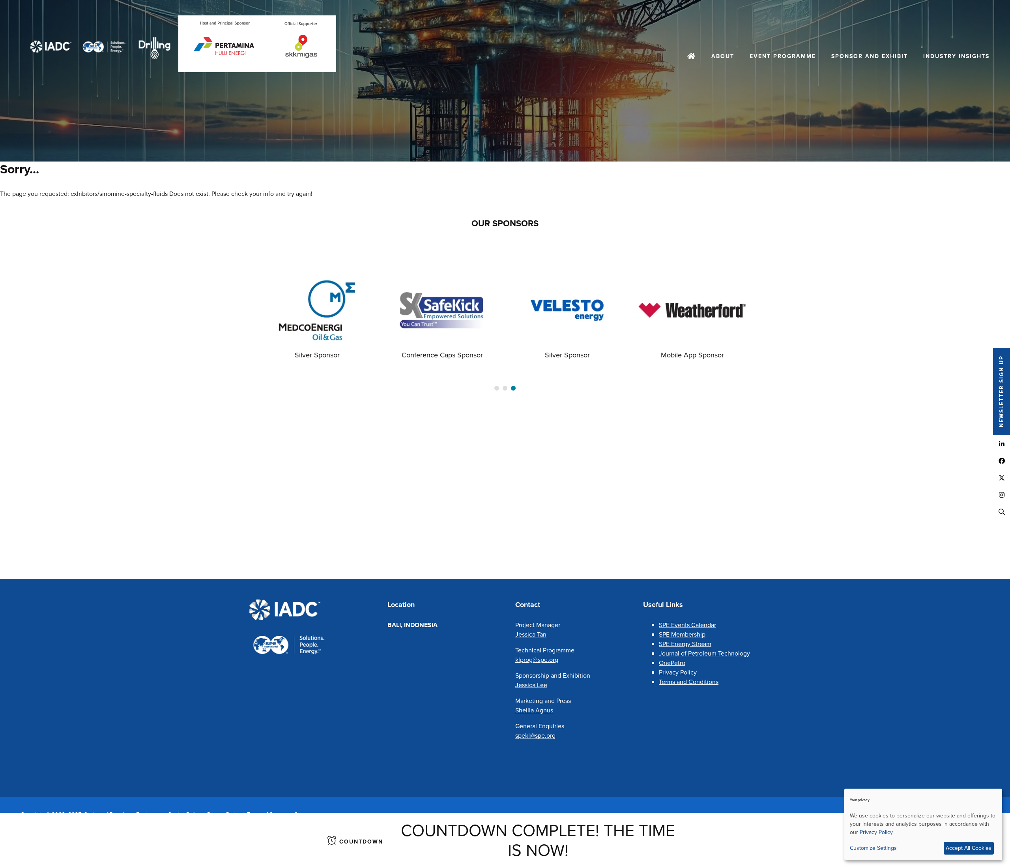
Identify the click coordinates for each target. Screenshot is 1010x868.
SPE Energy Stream (685, 643)
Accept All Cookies (968, 848)
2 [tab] (505, 388)
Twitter (1001, 477)
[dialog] (923, 824)
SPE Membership (682, 634)
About (722, 56)
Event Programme (783, 56)
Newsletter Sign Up (1001, 392)
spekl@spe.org (535, 735)
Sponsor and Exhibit (869, 56)
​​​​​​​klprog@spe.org (536, 659)
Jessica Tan (530, 634)
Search (1001, 511)
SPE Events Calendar (687, 624)
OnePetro (672, 662)
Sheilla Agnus (534, 710)
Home (691, 57)
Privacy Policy (678, 672)
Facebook (1001, 460)
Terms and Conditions (688, 681)
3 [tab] (513, 388)
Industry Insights (956, 56)
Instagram (1001, 494)
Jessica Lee (531, 685)
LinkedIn (1001, 443)
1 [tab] (496, 388)
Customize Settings (873, 848)
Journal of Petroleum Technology (704, 653)
